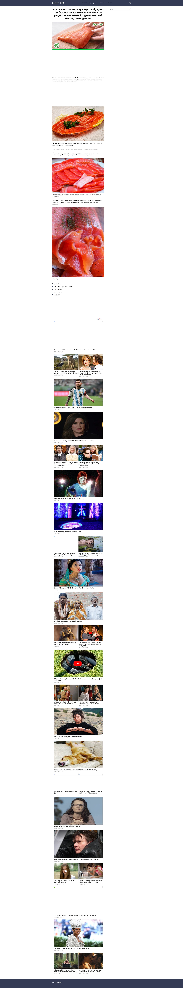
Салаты (110, 3)
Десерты (95, 3)
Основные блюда (86, 3)
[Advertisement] (78, 65)
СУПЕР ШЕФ (58, 3)
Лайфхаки (103, 3)
